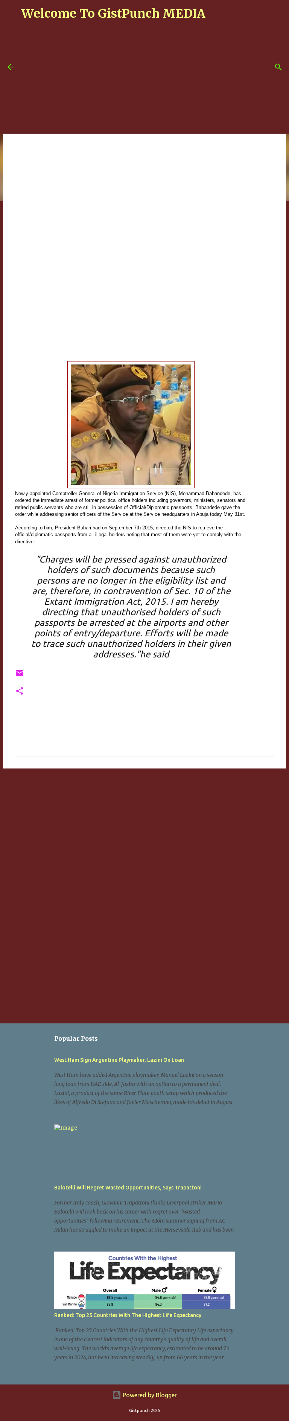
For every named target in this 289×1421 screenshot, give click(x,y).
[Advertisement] (155, 80)
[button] (19, 691)
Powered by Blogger (149, 1395)
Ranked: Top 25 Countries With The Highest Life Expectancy (127, 1315)
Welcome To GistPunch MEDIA (113, 13)
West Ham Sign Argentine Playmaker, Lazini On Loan (119, 1060)
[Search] (278, 67)
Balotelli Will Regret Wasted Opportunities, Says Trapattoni (128, 1188)
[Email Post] (19, 676)
